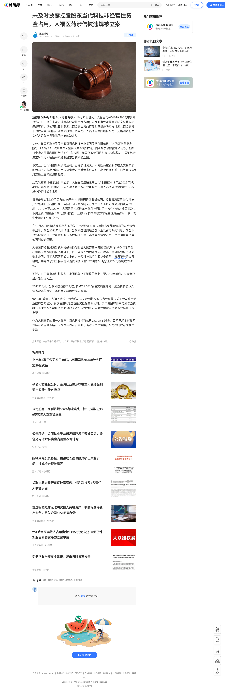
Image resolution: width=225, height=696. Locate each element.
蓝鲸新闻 (36, 471)
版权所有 (88, 686)
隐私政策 (69, 673)
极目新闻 (36, 496)
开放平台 (78, 673)
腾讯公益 (107, 673)
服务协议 (60, 673)
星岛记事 (36, 373)
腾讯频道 (126, 673)
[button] (184, 26)
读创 (34, 422)
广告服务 (88, 673)
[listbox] (84, 461)
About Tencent (48, 673)
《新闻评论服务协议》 (73, 580)
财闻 (34, 447)
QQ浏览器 (116, 673)
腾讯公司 (80, 686)
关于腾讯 (36, 673)
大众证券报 (37, 545)
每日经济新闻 (38, 398)
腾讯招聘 (97, 673)
